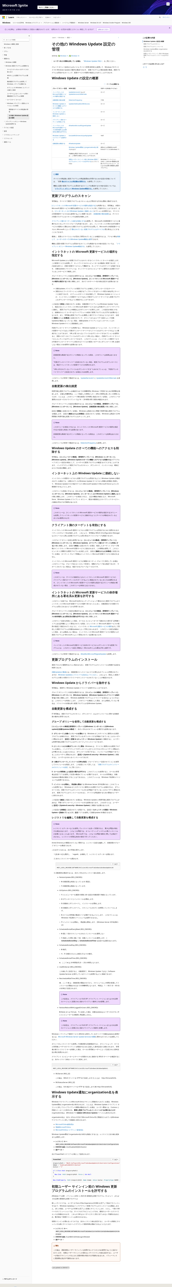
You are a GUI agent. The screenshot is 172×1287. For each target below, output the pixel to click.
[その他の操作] (118, 37)
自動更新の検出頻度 (59, 100)
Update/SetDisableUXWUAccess (79, 104)
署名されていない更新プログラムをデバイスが (88, 229)
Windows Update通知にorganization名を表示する (156, 50)
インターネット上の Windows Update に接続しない (59, 114)
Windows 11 (64, 56)
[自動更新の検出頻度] (101, 214)
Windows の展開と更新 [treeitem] (11, 44)
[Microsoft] (3, 17)
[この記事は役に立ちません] (146, 67)
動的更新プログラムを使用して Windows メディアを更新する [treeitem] (17, 83)
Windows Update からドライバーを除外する (60, 138)
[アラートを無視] (168, 4)
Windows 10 (75, 56)
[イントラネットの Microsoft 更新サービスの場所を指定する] (74, 205)
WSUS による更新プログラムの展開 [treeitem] (17, 76)
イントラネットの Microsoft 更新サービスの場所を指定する (59, 94)
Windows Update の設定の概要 (154, 41)
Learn (54, 37)
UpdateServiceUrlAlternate (78, 94)
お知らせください (103, 29)
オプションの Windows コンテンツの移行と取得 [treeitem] (18, 89)
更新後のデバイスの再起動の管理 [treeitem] (18, 110)
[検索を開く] (160, 17)
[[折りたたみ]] (29, 35)
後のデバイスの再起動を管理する (74, 181)
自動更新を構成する (59, 143)
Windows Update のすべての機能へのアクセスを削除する (60, 106)
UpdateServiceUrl (74, 92)
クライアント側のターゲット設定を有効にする (68, 221)
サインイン (166, 17)
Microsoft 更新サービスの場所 (101, 626)
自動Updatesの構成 (59, 672)
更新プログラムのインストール (153, 46)
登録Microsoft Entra (63, 1127)
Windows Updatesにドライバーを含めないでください (77, 675)
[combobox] (15, 39)
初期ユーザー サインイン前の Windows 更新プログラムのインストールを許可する (156, 55)
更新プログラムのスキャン (152, 44)
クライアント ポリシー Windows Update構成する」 (74, 188)
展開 (68, 37)
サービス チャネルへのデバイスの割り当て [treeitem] (17, 70)
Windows (61, 37)
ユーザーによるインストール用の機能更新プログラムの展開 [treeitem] (17, 95)
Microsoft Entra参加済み (65, 1124)
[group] (86, 1171)
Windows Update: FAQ (92, 61)
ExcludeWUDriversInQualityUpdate (80, 135)
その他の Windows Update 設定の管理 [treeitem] (18, 116)
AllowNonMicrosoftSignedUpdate (80, 125)
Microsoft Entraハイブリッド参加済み (69, 1130)
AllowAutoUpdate (74, 143)
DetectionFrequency (75, 100)
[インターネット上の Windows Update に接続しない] (74, 211)
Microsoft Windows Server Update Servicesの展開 (76, 1037)
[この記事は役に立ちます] (144, 67)
